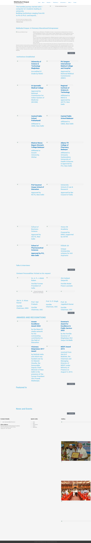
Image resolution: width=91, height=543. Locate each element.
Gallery (69, 2)
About (43, 2)
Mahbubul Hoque (21, 2)
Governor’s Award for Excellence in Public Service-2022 (66, 326)
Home (39, 2)
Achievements (63, 2)
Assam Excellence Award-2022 (36, 324)
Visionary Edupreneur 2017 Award (37, 349)
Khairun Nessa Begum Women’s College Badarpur (37, 145)
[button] (44, 2)
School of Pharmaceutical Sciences (37, 248)
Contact (74, 2)
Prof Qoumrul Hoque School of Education (37, 187)
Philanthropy (55, 2)
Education (48, 2)
